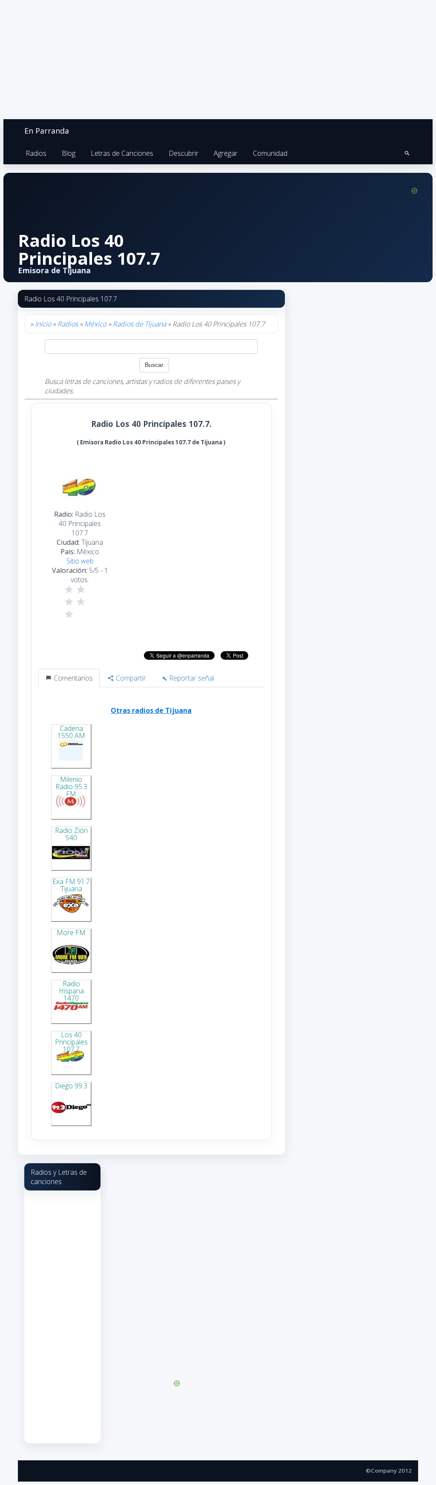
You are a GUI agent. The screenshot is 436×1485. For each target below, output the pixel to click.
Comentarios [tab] (72, 678)
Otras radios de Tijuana (151, 710)
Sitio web (80, 561)
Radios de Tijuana (139, 324)
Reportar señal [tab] (190, 678)
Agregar (226, 153)
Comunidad (270, 153)
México (95, 324)
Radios (36, 153)
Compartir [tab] (130, 678)
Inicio (43, 324)
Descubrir (183, 153)
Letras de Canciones (122, 153)
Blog (68, 153)
